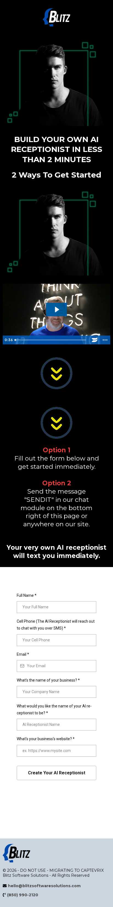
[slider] (51, 340)
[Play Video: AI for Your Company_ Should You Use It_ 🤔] (56, 309)
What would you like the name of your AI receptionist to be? (54, 709)
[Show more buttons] (105, 340)
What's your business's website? (46, 739)
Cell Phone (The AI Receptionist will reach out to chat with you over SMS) (56, 624)
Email (23, 654)
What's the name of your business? (48, 680)
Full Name (26, 595)
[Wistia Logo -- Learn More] (94, 340)
